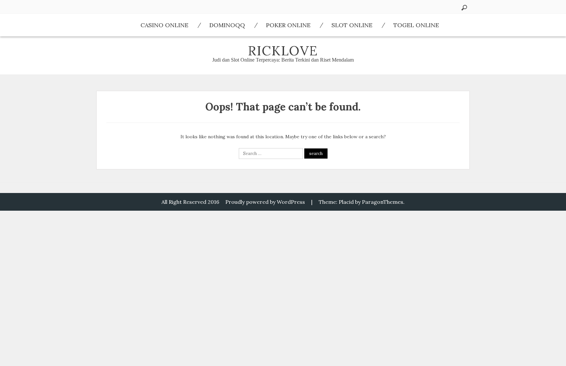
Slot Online (351, 25)
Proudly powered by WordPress (265, 202)
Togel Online (416, 25)
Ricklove (283, 50)
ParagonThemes (382, 202)
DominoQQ (227, 25)
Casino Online (164, 25)
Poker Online (288, 25)
